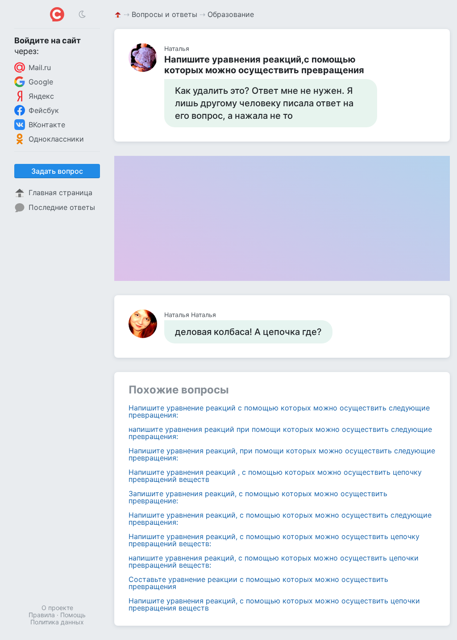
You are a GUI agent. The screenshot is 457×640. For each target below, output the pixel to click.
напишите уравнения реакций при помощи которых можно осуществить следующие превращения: (280, 433)
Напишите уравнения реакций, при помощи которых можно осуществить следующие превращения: (282, 454)
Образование (231, 14)
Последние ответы (62, 207)
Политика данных (57, 622)
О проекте (57, 607)
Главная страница (60, 192)
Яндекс (41, 96)
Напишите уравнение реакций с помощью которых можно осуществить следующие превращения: (279, 411)
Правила (42, 615)
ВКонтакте (47, 124)
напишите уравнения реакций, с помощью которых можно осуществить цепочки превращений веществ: (274, 561)
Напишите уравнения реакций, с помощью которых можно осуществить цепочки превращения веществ (274, 604)
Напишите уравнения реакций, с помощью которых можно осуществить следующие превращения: (280, 518)
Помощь (73, 615)
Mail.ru (40, 67)
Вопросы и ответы (164, 14)
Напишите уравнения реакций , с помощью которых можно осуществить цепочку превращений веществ (275, 476)
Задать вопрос (57, 171)
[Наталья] (146, 57)
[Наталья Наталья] (146, 324)
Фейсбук (44, 110)
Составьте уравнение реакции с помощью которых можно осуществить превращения (258, 583)
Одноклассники (56, 138)
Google (41, 81)
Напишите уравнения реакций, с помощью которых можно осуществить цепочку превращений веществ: (274, 540)
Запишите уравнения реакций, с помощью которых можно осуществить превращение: (258, 497)
